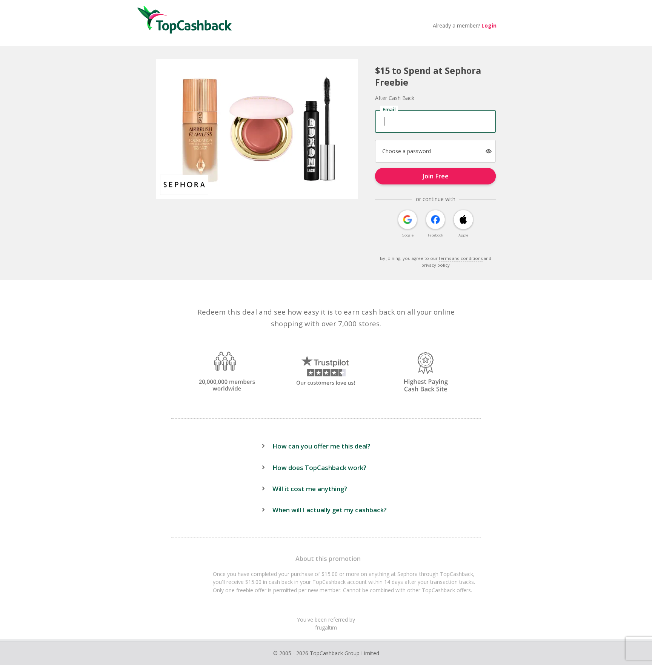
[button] (489, 151)
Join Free (436, 176)
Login (489, 25)
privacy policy (435, 265)
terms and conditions (461, 258)
